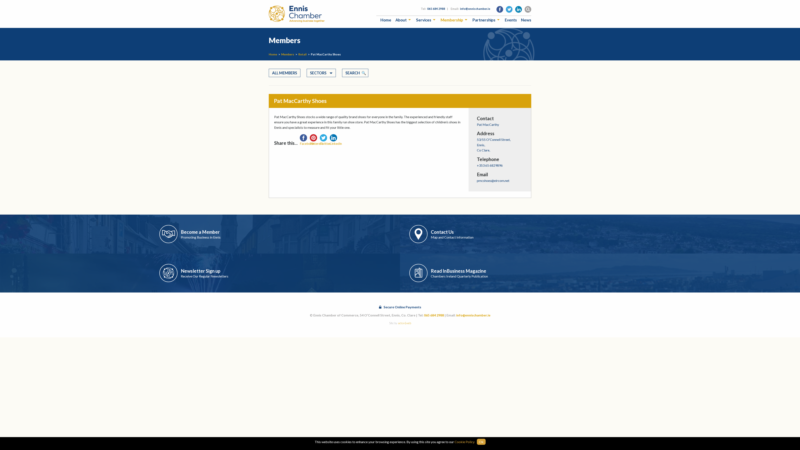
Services (423, 20)
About (401, 20)
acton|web (404, 323)
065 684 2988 (436, 8)
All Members (284, 73)
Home (385, 20)
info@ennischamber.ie (475, 8)
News (526, 20)
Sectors (318, 73)
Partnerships (483, 20)
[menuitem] (385, 20)
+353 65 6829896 (490, 165)
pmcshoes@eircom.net (493, 180)
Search (352, 73)
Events (511, 20)
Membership (452, 20)
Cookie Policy (465, 442)
